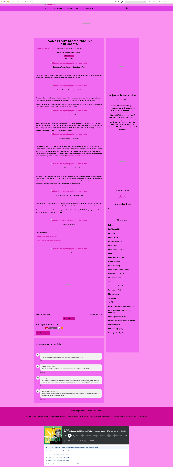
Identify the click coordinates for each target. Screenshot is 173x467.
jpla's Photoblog (114, 266)
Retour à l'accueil (69, 319)
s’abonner (70, 440)
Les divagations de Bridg (117, 317)
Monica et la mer (114, 278)
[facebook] (116, 2)
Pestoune (123, 127)
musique (71, 52)
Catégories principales (63, 8)
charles (62, 52)
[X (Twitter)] (119, 2)
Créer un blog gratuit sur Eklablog (57, 416)
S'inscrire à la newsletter (43, 333)
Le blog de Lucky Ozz (116, 333)
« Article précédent (43, 315)
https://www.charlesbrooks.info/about (80, 156)
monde (67, 52)
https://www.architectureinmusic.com (49, 240)
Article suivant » (96, 315)
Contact (89, 8)
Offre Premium (115, 416)
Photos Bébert (113, 237)
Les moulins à (113, 270)
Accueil (48, 8)
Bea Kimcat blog (114, 229)
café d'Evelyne (124, 270)
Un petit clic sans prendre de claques (121, 306)
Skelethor (111, 282)
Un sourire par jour (115, 241)
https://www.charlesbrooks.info (47, 236)
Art (54, 48)
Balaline (111, 225)
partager (81, 440)
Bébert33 (111, 233)
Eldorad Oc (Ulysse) (115, 329)
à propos (91, 440)
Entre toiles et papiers (116, 257)
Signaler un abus (84, 416)
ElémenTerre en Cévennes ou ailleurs (121, 321)
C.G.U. (91, 416)
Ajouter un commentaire (51, 349)
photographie (78, 52)
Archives (79, 8)
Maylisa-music (113, 294)
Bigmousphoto (113, 245)
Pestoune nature (114, 209)
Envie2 (110, 253)
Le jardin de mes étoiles (43, 48)
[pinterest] (122, 2)
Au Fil (110, 302)
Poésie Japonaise (114, 325)
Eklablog (100, 411)
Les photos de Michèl (116, 274)
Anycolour (112, 298)
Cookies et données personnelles (128, 416)
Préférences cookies (142, 416)
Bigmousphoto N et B (116, 249)
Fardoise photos (114, 261)
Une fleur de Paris (114, 290)
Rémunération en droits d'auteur (102, 416)
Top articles (70, 416)
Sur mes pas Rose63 (115, 286)
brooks (57, 52)
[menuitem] (48, 8)
